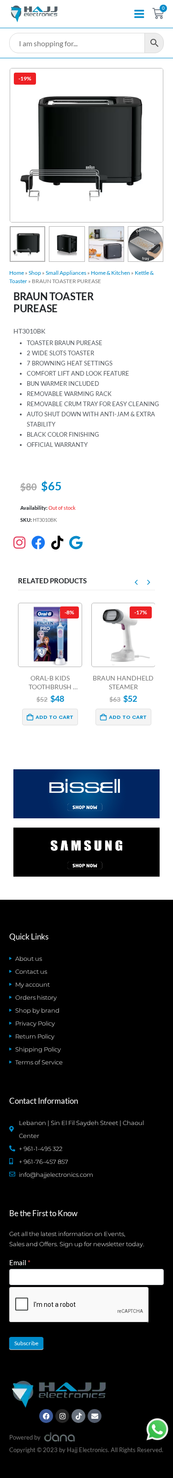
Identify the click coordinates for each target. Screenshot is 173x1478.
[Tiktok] (78, 1416)
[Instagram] (62, 1416)
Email (19, 1262)
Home (16, 272)
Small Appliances (66, 272)
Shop (35, 272)
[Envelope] (94, 1416)
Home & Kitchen (110, 272)
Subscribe (26, 1343)
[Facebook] (46, 1416)
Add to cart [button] (54, 717)
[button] (21, 145)
